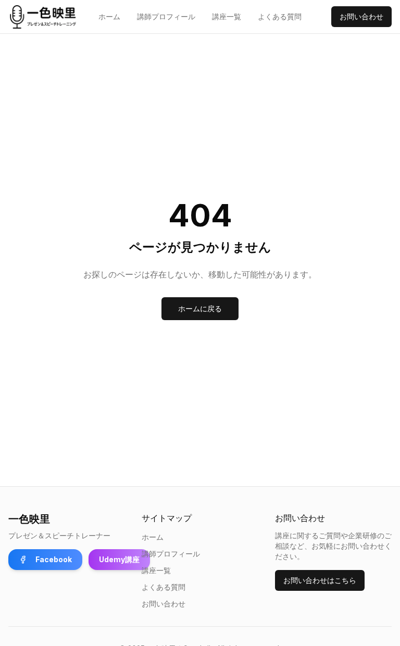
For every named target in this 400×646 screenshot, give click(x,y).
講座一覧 (226, 16)
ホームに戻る (200, 308)
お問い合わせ (361, 16)
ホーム (109, 16)
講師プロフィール (166, 16)
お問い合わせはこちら (319, 580)
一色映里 (29, 519)
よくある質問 (280, 16)
